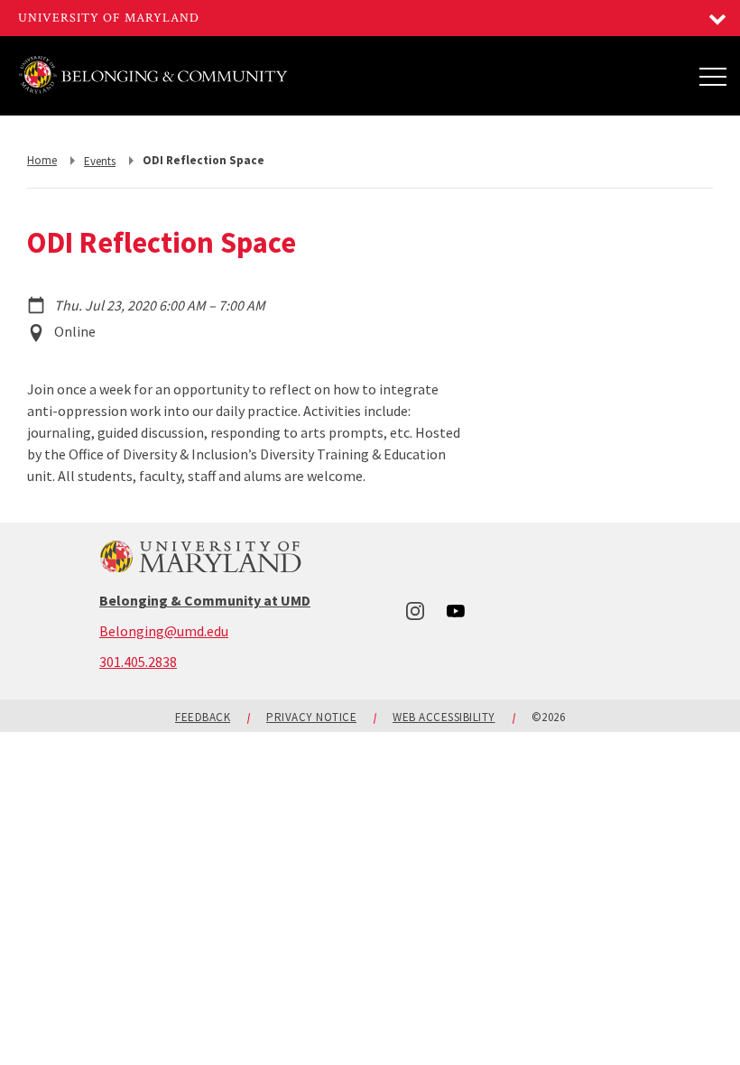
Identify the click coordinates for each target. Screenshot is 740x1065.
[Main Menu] (713, 76)
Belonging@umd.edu (163, 631)
